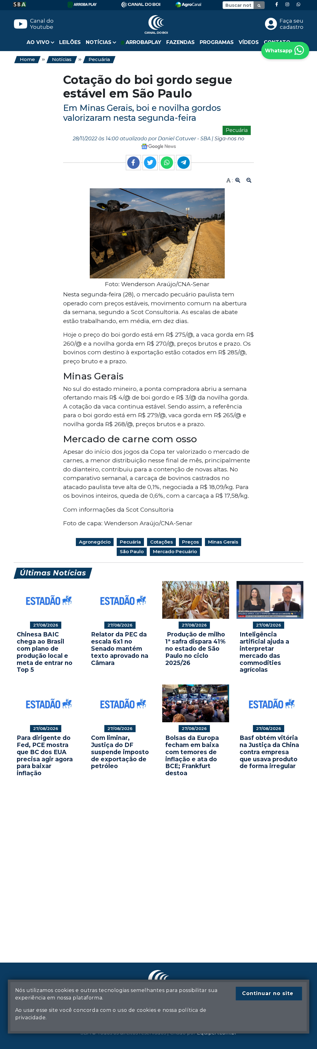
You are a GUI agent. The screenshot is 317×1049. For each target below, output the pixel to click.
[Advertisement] (158, 860)
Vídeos (249, 42)
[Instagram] (287, 4)
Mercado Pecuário (175, 551)
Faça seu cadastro (291, 24)
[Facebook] (276, 4)
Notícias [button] (98, 42)
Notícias (62, 59)
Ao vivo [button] (38, 42)
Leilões (70, 42)
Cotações (161, 542)
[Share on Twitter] (150, 162)
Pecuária (99, 59)
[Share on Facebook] (133, 162)
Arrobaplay (142, 42)
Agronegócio (95, 542)
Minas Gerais (223, 542)
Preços (190, 542)
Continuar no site (267, 993)
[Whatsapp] (298, 4)
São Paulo (132, 551)
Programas (217, 42)
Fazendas (180, 42)
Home (27, 59)
